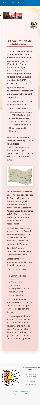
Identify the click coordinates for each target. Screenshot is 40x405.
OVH (26, 394)
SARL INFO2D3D (23, 391)
